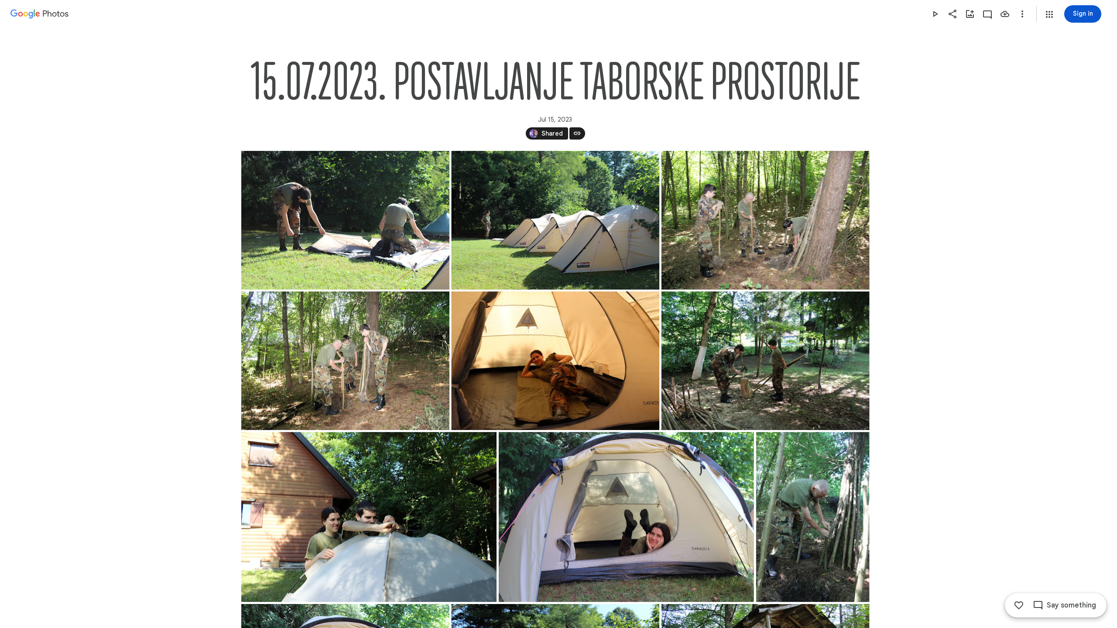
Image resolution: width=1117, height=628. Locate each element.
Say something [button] (1071, 605)
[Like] (1019, 605)
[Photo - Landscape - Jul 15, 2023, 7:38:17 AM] (765, 220)
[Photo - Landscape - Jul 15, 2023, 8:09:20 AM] (765, 360)
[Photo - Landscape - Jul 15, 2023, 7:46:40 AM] (555, 360)
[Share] (952, 14)
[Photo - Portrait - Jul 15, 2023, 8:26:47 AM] (812, 517)
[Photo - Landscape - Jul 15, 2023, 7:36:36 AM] (345, 220)
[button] (1049, 14)
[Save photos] (1005, 14)
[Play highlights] (935, 13)
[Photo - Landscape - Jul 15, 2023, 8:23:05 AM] (626, 517)
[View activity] (987, 14)
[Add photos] (970, 14)
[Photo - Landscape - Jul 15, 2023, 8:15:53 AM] (369, 517)
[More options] (1022, 14)
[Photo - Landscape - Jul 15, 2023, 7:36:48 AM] (555, 220)
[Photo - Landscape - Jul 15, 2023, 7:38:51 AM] (345, 360)
